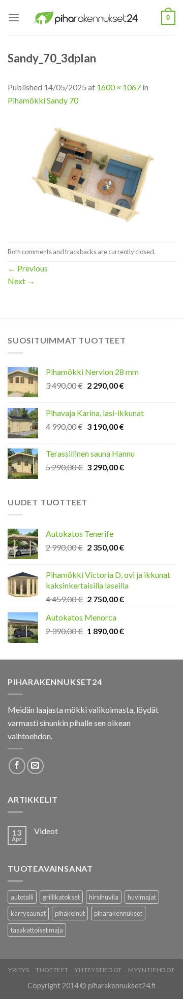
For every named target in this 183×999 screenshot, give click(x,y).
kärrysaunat (28, 913)
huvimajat (142, 897)
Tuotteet (52, 970)
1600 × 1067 (119, 87)
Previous (28, 268)
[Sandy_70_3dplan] (91, 173)
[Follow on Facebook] (17, 765)
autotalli (22, 897)
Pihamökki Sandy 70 (43, 100)
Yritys (18, 970)
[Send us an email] (35, 765)
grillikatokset (61, 897)
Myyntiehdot (151, 970)
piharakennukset (118, 913)
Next (21, 281)
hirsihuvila (103, 897)
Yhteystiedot (98, 970)
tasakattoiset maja (37, 930)
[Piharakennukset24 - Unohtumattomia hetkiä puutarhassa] (90, 18)
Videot (46, 831)
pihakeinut (70, 913)
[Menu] (14, 17)
